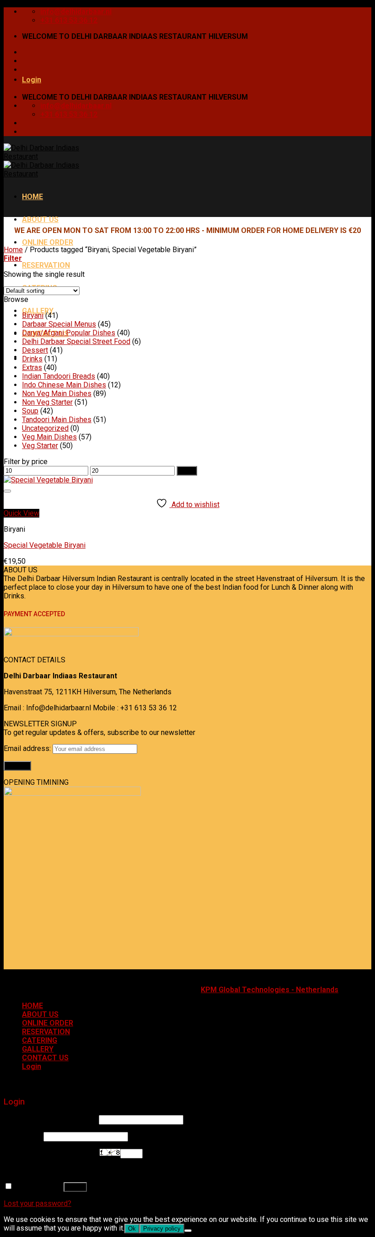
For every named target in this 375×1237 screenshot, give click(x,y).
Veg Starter (40, 445)
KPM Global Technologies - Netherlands (269, 989)
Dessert (35, 350)
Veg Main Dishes (49, 437)
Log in (75, 1187)
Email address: (28, 748)
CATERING (39, 1040)
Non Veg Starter (47, 402)
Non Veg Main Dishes (56, 393)
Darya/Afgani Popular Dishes (68, 332)
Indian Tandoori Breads (58, 376)
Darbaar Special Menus (59, 324)
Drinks (32, 358)
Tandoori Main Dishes (56, 419)
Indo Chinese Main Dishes (64, 385)
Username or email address (50, 1119)
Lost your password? (37, 1203)
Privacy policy (162, 1228)
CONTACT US (45, 1057)
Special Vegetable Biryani (45, 545)
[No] (188, 1230)
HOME (32, 196)
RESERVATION (46, 265)
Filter (186, 470)
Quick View (21, 513)
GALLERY (38, 1049)
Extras (32, 367)
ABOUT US (40, 219)
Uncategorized (45, 428)
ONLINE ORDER (47, 242)
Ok (132, 1228)
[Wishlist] (7, 491)
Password (23, 1136)
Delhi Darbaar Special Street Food (76, 341)
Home (13, 249)
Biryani (32, 315)
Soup (30, 411)
